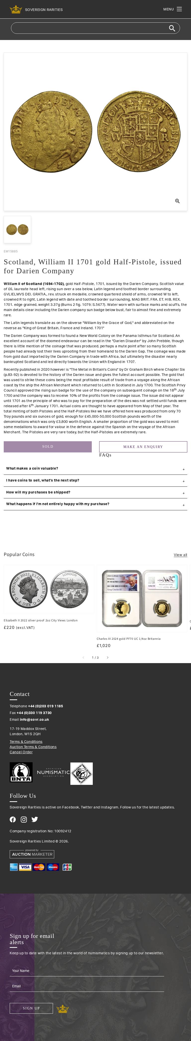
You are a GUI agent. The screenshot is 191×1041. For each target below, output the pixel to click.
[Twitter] (34, 819)
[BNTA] (23, 772)
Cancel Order (21, 752)
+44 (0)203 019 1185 (45, 706)
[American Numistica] (53, 772)
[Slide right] (107, 657)
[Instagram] (24, 819)
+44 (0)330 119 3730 (34, 713)
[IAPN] (81, 772)
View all (180, 555)
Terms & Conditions (26, 742)
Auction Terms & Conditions (33, 747)
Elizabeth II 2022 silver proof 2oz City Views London (41, 620)
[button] (95, 469)
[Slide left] (83, 657)
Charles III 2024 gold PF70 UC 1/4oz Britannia (129, 639)
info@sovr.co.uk (34, 719)
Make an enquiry (143, 447)
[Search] (172, 28)
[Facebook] (13, 819)
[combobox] (95, 28)
